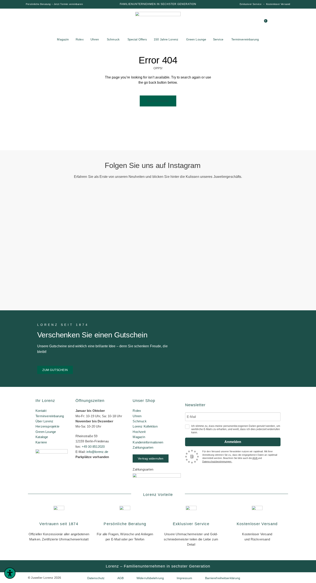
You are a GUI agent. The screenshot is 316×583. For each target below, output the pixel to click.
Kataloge (41, 437)
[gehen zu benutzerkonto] (232, 23)
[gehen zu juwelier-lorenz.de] (158, 23)
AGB (255, 458)
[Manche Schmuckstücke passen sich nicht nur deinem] (25, 240)
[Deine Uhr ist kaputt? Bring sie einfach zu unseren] (131, 205)
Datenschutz (95, 578)
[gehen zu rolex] (42, 20)
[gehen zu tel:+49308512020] (248, 23)
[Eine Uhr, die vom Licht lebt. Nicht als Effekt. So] (184, 250)
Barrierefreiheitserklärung (222, 578)
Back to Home (158, 101)
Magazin (139, 437)
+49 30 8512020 (93, 446)
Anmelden (232, 442)
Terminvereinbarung (49, 416)
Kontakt (40, 410)
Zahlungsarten (143, 447)
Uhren (137, 416)
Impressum (184, 578)
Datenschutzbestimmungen (217, 461)
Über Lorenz (44, 421)
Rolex (137, 410)
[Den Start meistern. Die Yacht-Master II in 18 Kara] (78, 222)
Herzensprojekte (47, 426)
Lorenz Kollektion (145, 426)
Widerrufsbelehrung (150, 578)
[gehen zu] (224, 23)
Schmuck (139, 421)
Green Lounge (45, 432)
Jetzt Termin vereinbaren (68, 4)
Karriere (41, 442)
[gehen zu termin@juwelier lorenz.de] (257, 23)
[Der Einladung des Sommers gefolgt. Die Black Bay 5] (290, 222)
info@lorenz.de (97, 452)
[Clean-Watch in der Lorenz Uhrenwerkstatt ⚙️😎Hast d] (237, 228)
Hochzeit (139, 432)
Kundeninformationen (148, 442)
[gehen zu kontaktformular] (240, 23)
